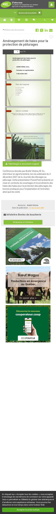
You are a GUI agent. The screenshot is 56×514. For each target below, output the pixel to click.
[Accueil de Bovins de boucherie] (3, 20)
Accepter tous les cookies (28, 510)
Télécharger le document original (23, 164)
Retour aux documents (14, 30)
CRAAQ (24, 499)
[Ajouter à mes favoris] (51, 37)
